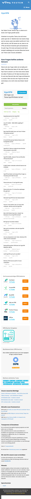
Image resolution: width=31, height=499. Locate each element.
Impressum (8, 493)
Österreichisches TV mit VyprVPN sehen (13, 182)
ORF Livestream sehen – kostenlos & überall (10, 402)
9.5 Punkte (12, 304)
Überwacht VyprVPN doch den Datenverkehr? (14, 197)
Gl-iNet (5, 145)
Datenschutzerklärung (16, 493)
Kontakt (23, 493)
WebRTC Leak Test (9, 382)
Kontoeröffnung (16, 251)
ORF (12, 186)
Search (24, 108)
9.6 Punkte (12, 297)
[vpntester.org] (12, 2)
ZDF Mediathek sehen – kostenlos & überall (10, 397)
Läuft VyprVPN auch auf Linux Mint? (12, 254)
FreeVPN (23, 382)
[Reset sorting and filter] (21, 112)
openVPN (8, 145)
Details (25, 281)
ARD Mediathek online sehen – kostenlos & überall (12, 399)
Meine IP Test (6, 380)
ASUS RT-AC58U (11, 218)
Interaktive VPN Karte (7, 384)
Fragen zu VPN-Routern (16, 143)
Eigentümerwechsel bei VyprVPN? (12, 116)
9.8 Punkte (12, 282)
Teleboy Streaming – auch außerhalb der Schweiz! (11, 395)
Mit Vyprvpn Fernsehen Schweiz (11, 221)
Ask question (15, 104)
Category (14, 111)
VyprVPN (10, 119)
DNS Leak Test (12, 380)
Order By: (7, 111)
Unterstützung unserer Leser (15, 449)
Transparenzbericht (9, 446)
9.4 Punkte (12, 319)
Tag (18, 111)
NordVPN (16, 242)
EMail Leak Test (19, 380)
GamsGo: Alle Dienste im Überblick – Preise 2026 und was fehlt (14, 393)
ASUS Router (6, 179)
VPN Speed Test (17, 382)
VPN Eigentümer (25, 384)
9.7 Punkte (12, 289)
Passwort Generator (17, 384)
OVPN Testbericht (16, 367)
